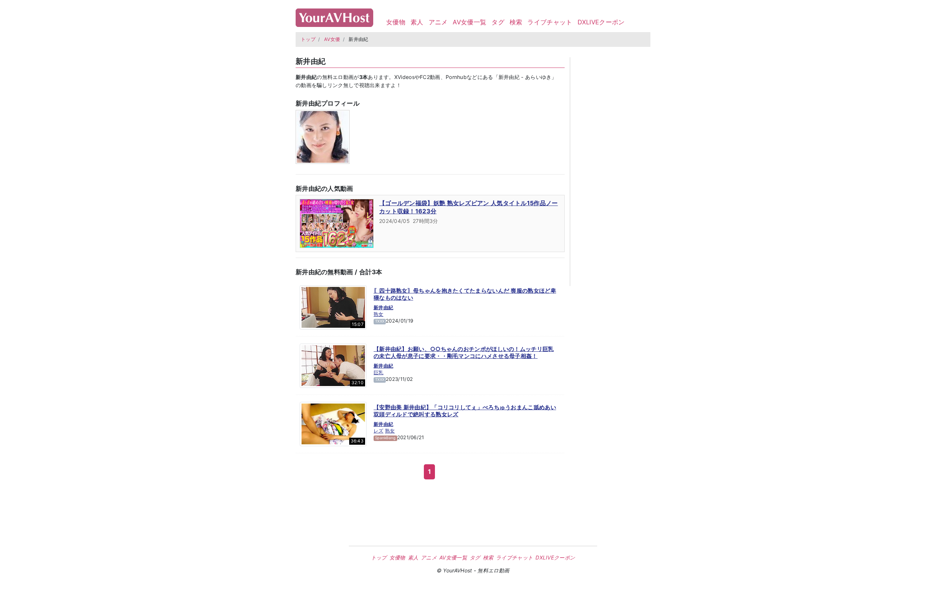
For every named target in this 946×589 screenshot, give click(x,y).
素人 (417, 22)
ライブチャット (549, 22)
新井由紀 (383, 307)
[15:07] (333, 307)
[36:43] (333, 423)
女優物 (395, 22)
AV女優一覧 (469, 22)
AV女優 (332, 39)
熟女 (379, 314)
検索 (516, 22)
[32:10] (333, 365)
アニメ (438, 22)
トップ (308, 39)
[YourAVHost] (334, 16)
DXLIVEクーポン (601, 22)
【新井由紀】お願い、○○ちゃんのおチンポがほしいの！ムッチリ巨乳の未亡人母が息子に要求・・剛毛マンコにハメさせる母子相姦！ (464, 352)
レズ (379, 431)
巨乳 (379, 372)
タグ (497, 22)
